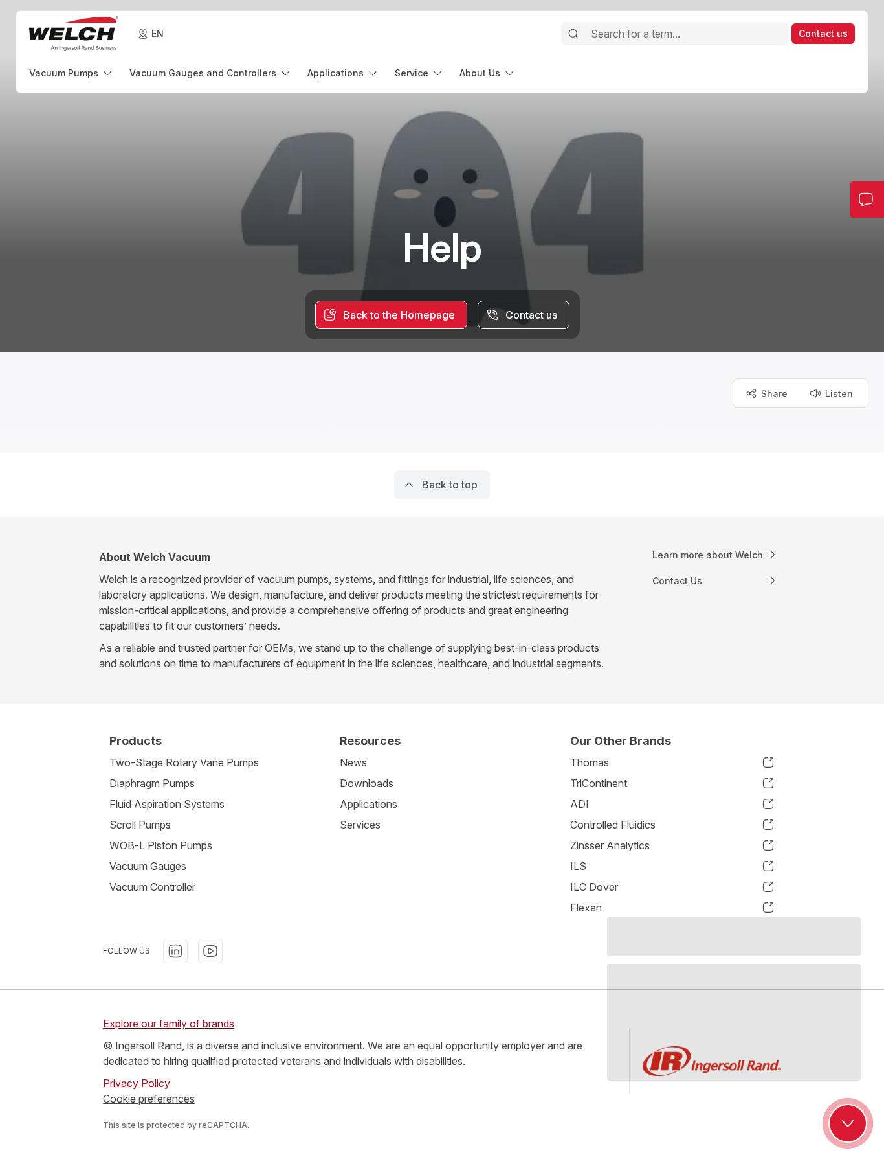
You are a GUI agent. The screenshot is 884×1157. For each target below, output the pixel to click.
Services (360, 824)
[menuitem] (71, 73)
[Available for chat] (848, 1123)
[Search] (573, 33)
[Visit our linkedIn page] (175, 951)
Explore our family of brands (168, 1023)
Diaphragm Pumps (152, 783)
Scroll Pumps (140, 824)
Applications (368, 803)
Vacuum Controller (152, 886)
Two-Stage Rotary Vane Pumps (184, 762)
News (353, 762)
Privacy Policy (136, 1083)
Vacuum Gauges (147, 866)
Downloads (366, 783)
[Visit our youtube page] (210, 951)
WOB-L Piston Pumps (160, 845)
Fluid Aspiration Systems (167, 803)
